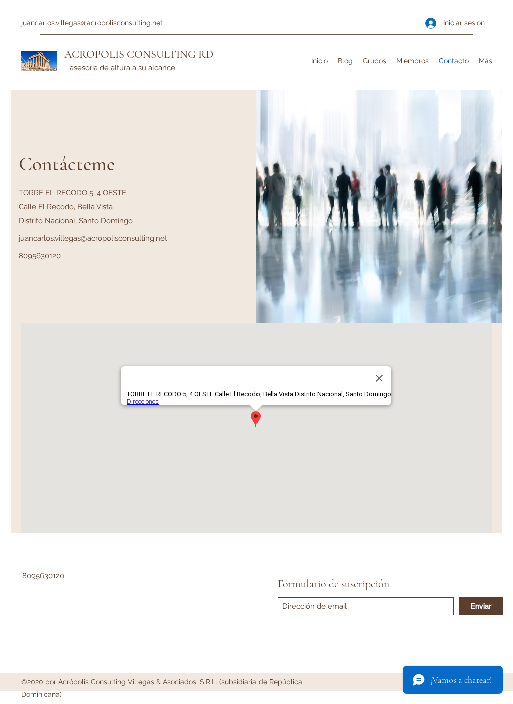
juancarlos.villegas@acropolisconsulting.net (92, 23)
